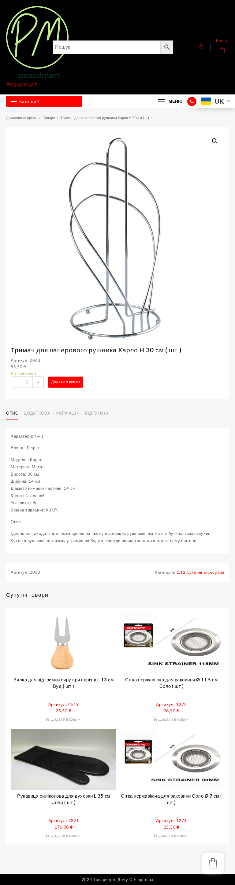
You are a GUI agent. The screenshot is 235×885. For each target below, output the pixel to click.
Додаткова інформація (51, 413)
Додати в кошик (65, 382)
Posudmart (21, 84)
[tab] (14, 413)
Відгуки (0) (97, 413)
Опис (12, 413)
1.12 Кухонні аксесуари (200, 572)
